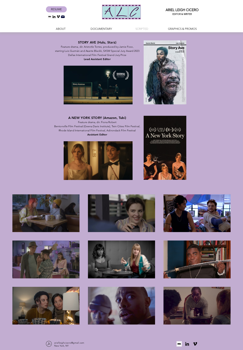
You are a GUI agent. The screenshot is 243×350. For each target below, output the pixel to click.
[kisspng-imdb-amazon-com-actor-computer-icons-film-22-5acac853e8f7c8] (50, 17)
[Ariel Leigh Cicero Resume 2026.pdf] (49, 344)
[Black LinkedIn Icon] (54, 17)
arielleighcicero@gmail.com (69, 342)
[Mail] (63, 17)
